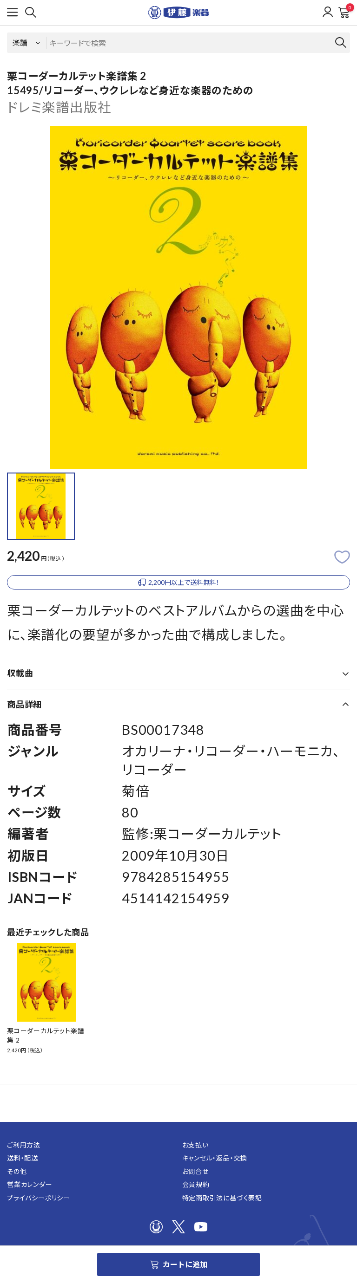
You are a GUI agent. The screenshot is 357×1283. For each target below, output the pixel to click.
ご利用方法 (23, 1145)
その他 (16, 1171)
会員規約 (196, 1184)
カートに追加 (185, 1264)
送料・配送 (22, 1158)
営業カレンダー (30, 1184)
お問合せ (195, 1171)
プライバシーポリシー (38, 1198)
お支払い (195, 1145)
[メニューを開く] (12, 12)
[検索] (30, 12)
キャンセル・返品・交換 (215, 1158)
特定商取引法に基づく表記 (222, 1198)
